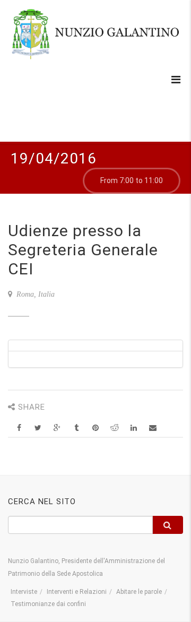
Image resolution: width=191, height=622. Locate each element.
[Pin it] (95, 428)
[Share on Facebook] (18, 428)
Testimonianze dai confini (48, 604)
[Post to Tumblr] (76, 428)
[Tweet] (38, 428)
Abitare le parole (139, 591)
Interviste (24, 591)
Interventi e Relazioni (77, 591)
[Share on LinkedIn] (133, 428)
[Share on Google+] (57, 428)
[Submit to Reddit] (114, 428)
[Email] (152, 428)
